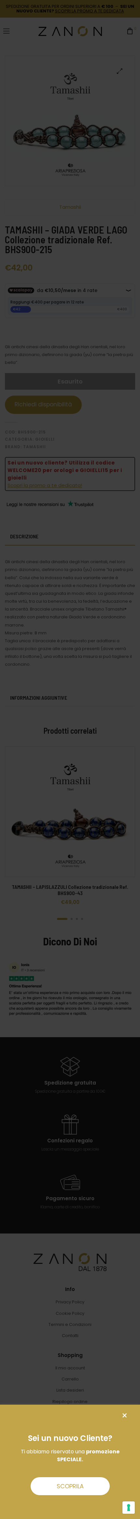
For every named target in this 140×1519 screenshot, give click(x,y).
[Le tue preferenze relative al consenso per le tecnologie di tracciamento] (128, 1507)
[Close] (124, 1416)
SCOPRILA (70, 1486)
